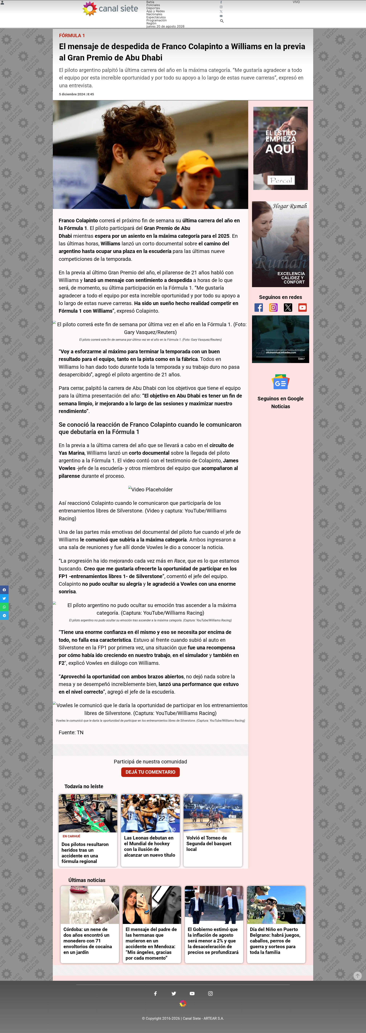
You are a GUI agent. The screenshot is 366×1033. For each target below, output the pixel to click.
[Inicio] (109, 8)
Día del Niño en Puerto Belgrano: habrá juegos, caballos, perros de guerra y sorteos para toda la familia (275, 941)
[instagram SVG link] (221, 7)
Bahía (150, 2)
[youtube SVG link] (221, 16)
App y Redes (155, 11)
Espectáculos (156, 17)
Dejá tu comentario (150, 772)
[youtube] (302, 307)
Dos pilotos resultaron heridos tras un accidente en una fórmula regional (85, 853)
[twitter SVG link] (221, 12)
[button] (4, 590)
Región (151, 23)
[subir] (357, 976)
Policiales (153, 5)
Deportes (153, 8)
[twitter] (288, 307)
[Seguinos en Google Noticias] (280, 382)
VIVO (296, 2)
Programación (156, 20)
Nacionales (154, 14)
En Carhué (71, 836)
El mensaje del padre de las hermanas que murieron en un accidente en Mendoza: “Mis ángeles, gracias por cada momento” (151, 944)
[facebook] (258, 307)
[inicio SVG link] (183, 1004)
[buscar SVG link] (222, 21)
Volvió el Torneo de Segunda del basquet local (208, 843)
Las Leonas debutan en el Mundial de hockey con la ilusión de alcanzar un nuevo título (149, 846)
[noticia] (88, 813)
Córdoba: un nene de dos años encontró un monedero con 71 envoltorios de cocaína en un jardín (87, 941)
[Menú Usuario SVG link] (2, 3)
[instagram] (273, 307)
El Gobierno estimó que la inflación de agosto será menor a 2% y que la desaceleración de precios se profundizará (213, 941)
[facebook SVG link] (221, 2)
